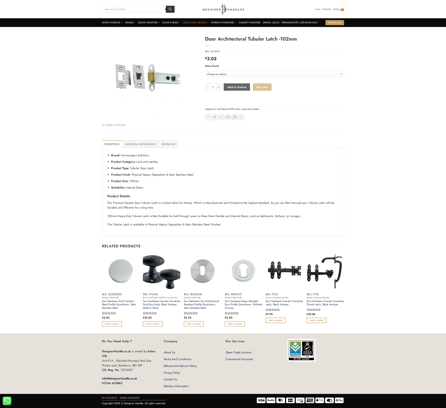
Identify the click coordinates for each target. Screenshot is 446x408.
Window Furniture (222, 22)
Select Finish (212, 66)
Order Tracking (129, 397)
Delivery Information (176, 386)
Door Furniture (148, 22)
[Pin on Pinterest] (228, 117)
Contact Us (170, 379)
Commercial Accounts (239, 359)
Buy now (262, 87)
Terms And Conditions (177, 359)
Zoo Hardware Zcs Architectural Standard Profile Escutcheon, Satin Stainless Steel (201, 305)
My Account (109, 397)
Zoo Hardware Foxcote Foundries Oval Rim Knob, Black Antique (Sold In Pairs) (161, 305)
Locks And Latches (194, 22)
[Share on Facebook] (208, 117)
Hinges (129, 22)
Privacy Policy (172, 373)
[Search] (170, 9)
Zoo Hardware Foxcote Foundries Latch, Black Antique (284, 303)
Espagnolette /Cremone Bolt (300, 22)
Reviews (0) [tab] (168, 144)
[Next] (344, 293)
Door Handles (111, 22)
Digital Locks (271, 22)
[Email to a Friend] (221, 117)
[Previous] (102, 293)
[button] (323, 9)
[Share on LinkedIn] (235, 117)
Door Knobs (170, 22)
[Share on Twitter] (215, 117)
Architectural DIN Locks (228, 109)
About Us (169, 352)
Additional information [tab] (140, 144)
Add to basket (237, 87)
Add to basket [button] (112, 323)
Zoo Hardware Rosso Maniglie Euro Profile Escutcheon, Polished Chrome (243, 305)
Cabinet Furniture (250, 22)
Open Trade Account (239, 352)
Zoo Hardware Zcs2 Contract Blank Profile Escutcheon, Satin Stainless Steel (119, 305)
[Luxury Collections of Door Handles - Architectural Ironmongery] (223, 9)
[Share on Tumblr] (241, 117)
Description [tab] (112, 144)
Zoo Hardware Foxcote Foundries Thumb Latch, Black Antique (325, 303)
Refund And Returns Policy (180, 366)
